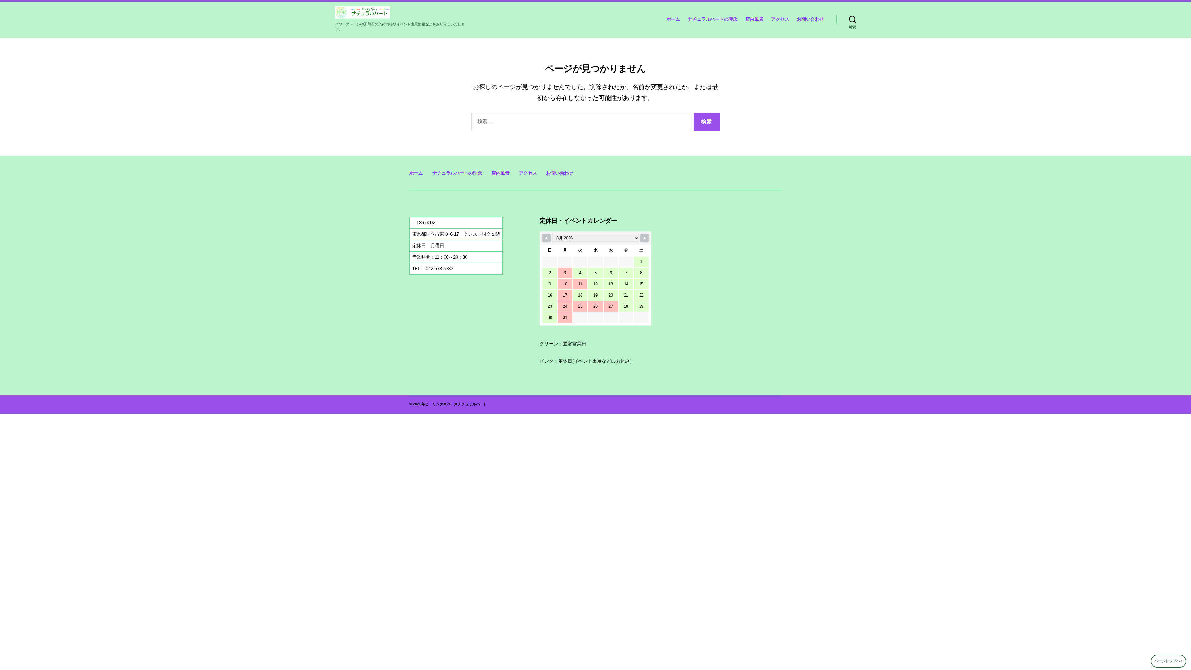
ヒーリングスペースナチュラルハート (456, 404)
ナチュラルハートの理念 (712, 19)
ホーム (673, 19)
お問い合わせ (810, 19)
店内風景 (754, 19)
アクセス (780, 19)
